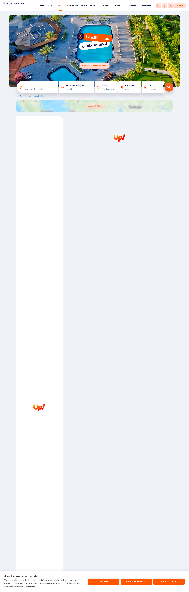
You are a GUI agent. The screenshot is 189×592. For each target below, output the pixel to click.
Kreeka (28, 96)
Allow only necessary (136, 581)
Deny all (103, 581)
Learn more (30, 586)
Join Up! (19, 96)
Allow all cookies (169, 581)
